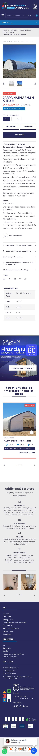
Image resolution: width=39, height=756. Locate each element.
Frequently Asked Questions (13, 654)
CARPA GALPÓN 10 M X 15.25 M (17, 441)
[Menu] (2, 15)
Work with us (7, 625)
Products (5, 23)
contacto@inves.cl (12, 668)
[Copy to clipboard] (25, 279)
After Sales (7, 617)
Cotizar (28, 126)
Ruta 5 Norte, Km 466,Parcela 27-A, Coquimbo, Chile (18, 678)
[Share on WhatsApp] (15, 279)
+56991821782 (10, 674)
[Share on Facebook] (4, 279)
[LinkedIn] (17, 706)
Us (4, 645)
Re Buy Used (8, 620)
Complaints (7, 634)
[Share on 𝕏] (9, 279)
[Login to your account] (31, 15)
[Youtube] (27, 706)
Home (5, 30)
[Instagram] (20, 706)
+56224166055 (10, 671)
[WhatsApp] (14, 706)
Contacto (6, 614)
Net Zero (6, 651)
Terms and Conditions (11, 628)
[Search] (26, 15)
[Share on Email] (20, 279)
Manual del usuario (10, 657)
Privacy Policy (8, 631)
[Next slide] (34, 83)
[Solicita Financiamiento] (19, 358)
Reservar (10, 126)
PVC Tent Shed (8, 32)
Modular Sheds (25, 30)
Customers (7, 648)
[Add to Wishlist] (31, 432)
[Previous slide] (4, 83)
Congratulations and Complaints (15, 623)
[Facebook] (24, 706)
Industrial (13, 30)
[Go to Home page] (19, 6)
